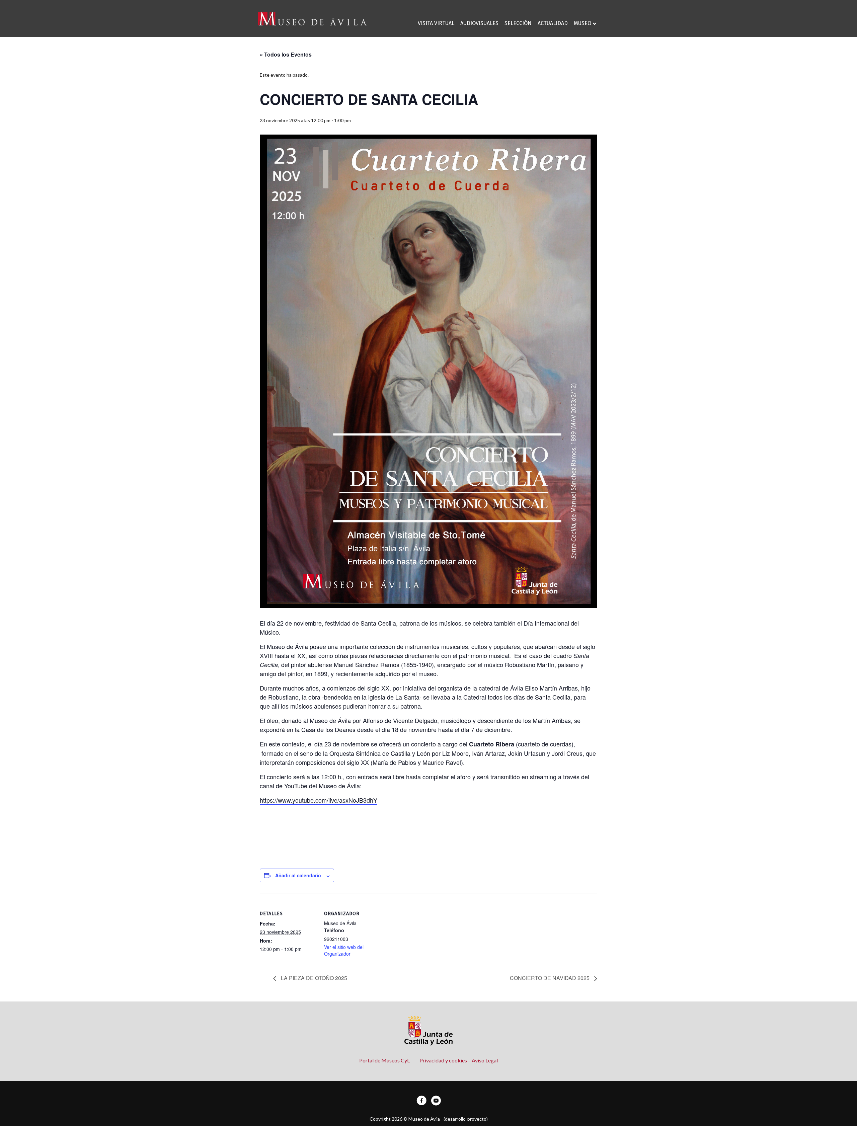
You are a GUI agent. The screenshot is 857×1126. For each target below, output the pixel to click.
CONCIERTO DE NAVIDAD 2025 (550, 978)
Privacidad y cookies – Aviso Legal (458, 1060)
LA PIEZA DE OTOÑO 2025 (313, 978)
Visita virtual (436, 23)
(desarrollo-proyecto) (466, 1119)
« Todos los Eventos (286, 54)
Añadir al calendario (298, 875)
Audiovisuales (479, 23)
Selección (518, 23)
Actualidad (553, 23)
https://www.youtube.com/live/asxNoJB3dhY (318, 800)
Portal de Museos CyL (384, 1060)
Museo (582, 23)
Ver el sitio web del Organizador (344, 950)
